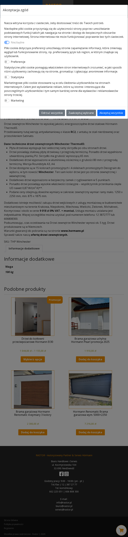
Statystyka (17, 77)
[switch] (7, 61)
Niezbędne (17, 42)
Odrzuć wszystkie (52, 113)
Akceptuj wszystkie (111, 113)
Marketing (17, 100)
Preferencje (18, 62)
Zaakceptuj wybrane (81, 113)
